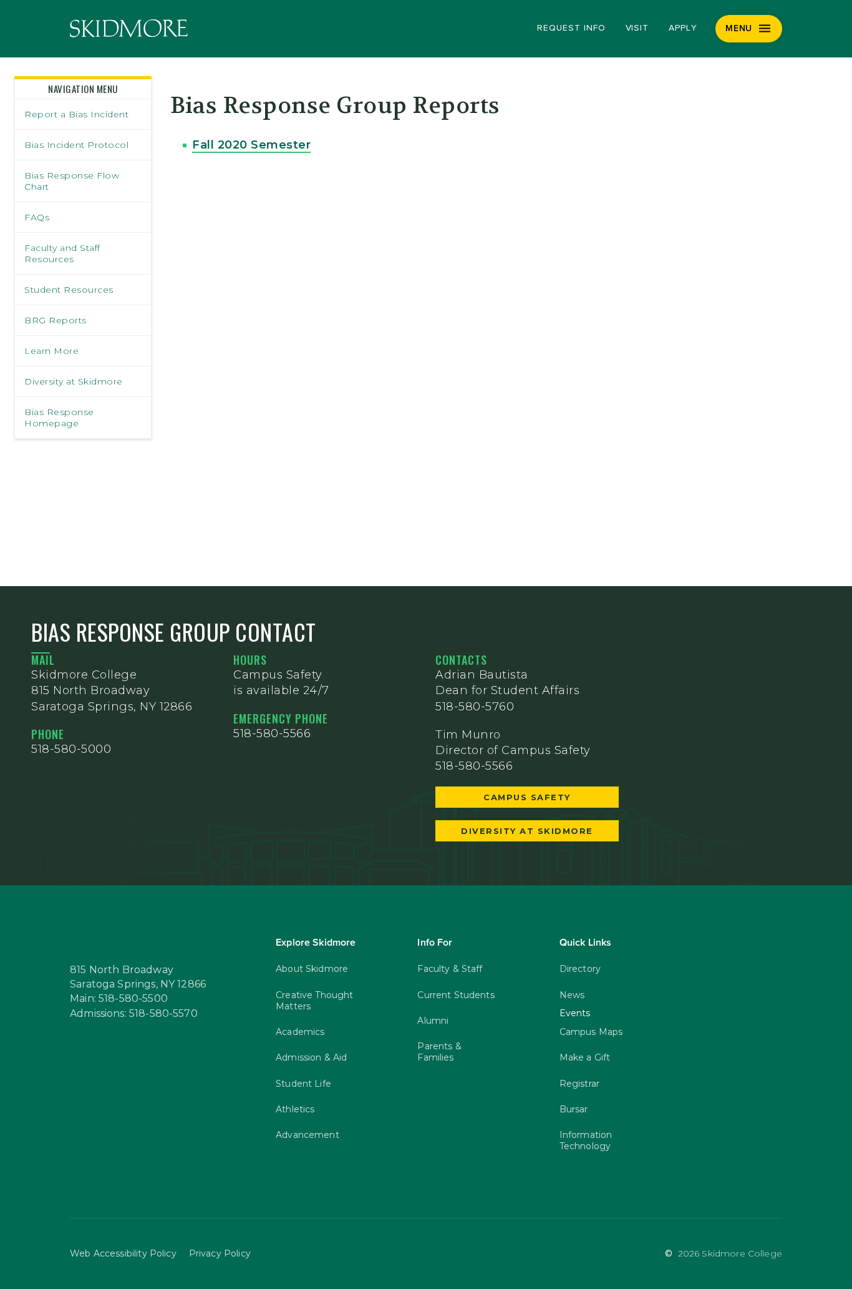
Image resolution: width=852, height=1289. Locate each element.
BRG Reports (55, 320)
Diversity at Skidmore (73, 381)
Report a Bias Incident (76, 114)
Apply (683, 28)
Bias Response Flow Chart (71, 181)
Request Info (571, 28)
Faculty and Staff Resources (62, 253)
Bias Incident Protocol (76, 144)
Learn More (51, 350)
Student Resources (69, 289)
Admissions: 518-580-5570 (134, 1013)
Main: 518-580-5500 (119, 998)
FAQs (36, 217)
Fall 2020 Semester (251, 145)
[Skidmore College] (129, 28)
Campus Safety (527, 797)
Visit (637, 28)
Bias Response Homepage (59, 417)
